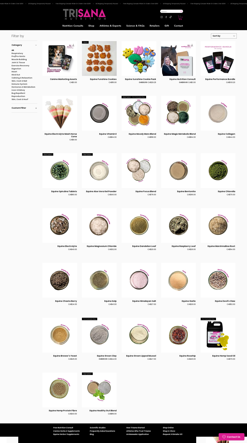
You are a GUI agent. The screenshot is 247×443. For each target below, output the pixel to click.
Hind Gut (16, 74)
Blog (92, 434)
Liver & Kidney (18, 90)
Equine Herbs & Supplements (66, 434)
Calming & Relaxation (22, 78)
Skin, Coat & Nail (19, 81)
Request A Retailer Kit (172, 434)
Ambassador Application (137, 434)
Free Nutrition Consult (63, 427)
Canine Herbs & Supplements (66, 431)
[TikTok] (170, 17)
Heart (14, 71)
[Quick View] (59, 58)
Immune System (19, 84)
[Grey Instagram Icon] (161, 17)
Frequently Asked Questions (102, 431)
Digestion (16, 68)
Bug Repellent (18, 93)
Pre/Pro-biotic (18, 56)
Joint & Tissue (18, 62)
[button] (180, 18)
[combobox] (224, 36)
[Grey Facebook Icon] (166, 17)
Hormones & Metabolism (23, 87)
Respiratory (17, 53)
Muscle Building (19, 59)
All (13, 50)
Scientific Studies (97, 427)
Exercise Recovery (20, 65)
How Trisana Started (135, 427)
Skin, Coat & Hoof (20, 99)
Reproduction (18, 96)
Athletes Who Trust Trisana (138, 431)
